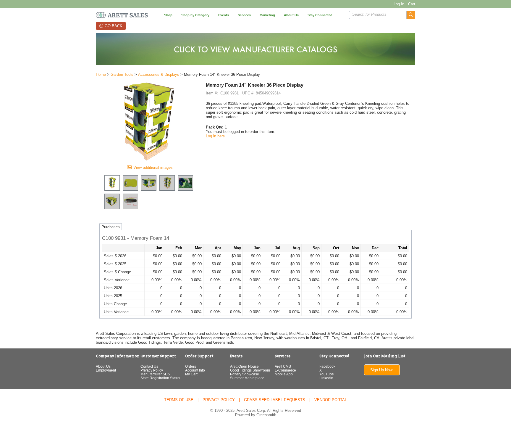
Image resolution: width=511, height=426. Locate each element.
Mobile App (284, 374)
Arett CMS (283, 366)
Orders (190, 366)
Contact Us (149, 366)
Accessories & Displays (158, 74)
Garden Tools (122, 74)
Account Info (195, 370)
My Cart (191, 374)
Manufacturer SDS (155, 374)
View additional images (153, 167)
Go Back (113, 26)
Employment (106, 370)
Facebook (327, 366)
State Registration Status (160, 378)
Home (101, 74)
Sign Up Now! (382, 370)
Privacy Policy (151, 370)
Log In (399, 4)
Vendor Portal (330, 400)
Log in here (215, 136)
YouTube (326, 374)
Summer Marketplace (247, 378)
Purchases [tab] (110, 227)
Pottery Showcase (244, 374)
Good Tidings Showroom (250, 370)
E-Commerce (285, 370)
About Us (103, 366)
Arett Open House (244, 366)
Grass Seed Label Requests (274, 400)
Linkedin (326, 378)
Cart (411, 4)
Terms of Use (178, 400)
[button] (411, 15)
